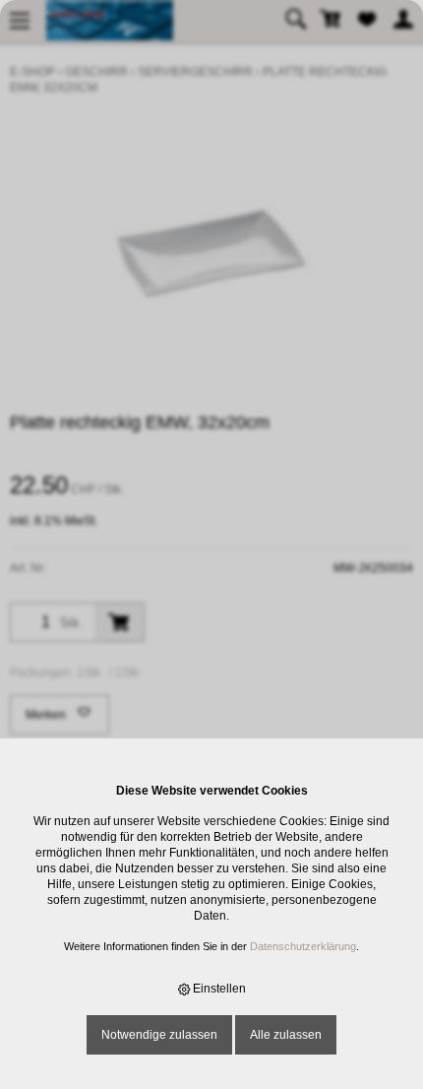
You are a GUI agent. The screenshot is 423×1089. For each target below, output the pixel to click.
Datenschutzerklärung (303, 946)
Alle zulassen (286, 1035)
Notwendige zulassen (159, 1035)
